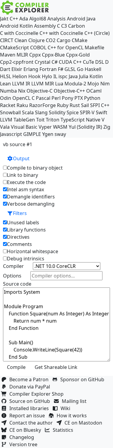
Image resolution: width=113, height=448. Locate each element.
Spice (73, 112)
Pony (67, 98)
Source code (17, 284)
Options (12, 275)
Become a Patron (30, 379)
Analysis (56, 18)
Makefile (94, 47)
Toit (40, 119)
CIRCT (6, 40)
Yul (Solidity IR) (85, 127)
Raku (22, 105)
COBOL (38, 47)
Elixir (16, 69)
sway (60, 134)
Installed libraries (30, 408)
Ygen (47, 134)
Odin (5, 98)
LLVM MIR (42, 83)
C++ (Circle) (97, 33)
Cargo (64, 40)
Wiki (67, 408)
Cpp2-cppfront (16, 62)
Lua (59, 83)
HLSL (5, 76)
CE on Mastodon (84, 422)
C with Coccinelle (19, 33)
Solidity (57, 112)
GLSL (70, 69)
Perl (56, 98)
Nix (21, 90)
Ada (23, 18)
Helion (19, 76)
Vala (5, 127)
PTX (78, 98)
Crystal (42, 62)
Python (92, 98)
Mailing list (75, 401)
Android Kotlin (16, 26)
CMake (79, 40)
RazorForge (42, 105)
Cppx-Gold (78, 54)
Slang (41, 112)
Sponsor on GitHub (83, 379)
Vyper (45, 127)
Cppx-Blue (53, 54)
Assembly (45, 26)
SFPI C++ (99, 105)
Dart (5, 69)
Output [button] (21, 158)
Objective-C (39, 90)
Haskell (93, 69)
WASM (60, 127)
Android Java (81, 18)
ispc (62, 76)
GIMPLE (32, 134)
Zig (106, 127)
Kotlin (96, 76)
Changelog (22, 437)
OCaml (94, 90)
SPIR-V (87, 112)
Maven (7, 54)
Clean (20, 40)
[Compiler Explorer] (25, 7)
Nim (105, 83)
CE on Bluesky (26, 430)
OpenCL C (23, 98)
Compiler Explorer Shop (37, 394)
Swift (101, 112)
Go (80, 69)
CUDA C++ (70, 62)
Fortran (48, 69)
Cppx (35, 54)
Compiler (13, 266)
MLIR (22, 54)
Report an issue (28, 415)
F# (60, 69)
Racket (7, 105)
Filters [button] (20, 213)
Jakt (4, 18)
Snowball (10, 112)
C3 (64, 26)
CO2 (50, 40)
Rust (75, 105)
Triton (52, 119)
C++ (14, 18)
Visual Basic (24, 127)
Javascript (11, 134)
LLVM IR (21, 83)
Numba (8, 90)
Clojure (36, 40)
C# (55, 62)
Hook (34, 76)
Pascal (43, 98)
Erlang (31, 69)
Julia (83, 76)
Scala (28, 112)
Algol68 (37, 18)
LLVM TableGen (17, 119)
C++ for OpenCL (65, 47)
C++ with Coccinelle (61, 33)
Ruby (62, 105)
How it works (73, 415)
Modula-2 (75, 83)
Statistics (64, 430)
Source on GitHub (30, 401)
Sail (85, 105)
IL (55, 76)
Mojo (93, 83)
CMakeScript (14, 47)
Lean (5, 83)
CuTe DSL (93, 62)
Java (73, 76)
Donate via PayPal (30, 386)
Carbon (76, 26)
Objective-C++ (69, 90)
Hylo (47, 76)
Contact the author (32, 422)
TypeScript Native (80, 119)
